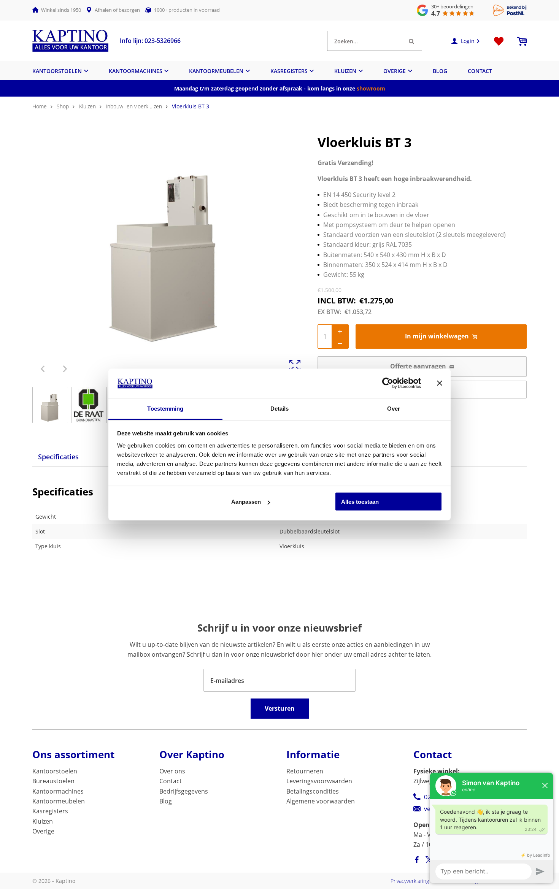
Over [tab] (393, 408)
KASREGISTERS (289, 71)
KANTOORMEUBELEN (216, 71)
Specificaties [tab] (58, 456)
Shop (63, 106)
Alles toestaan (360, 501)
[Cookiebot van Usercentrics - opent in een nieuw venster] (387, 383)
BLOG (440, 71)
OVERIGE (394, 71)
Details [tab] (279, 408)
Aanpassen (246, 501)
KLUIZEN (345, 71)
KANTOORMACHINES (135, 71)
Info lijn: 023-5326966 (150, 41)
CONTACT (480, 71)
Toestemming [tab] (165, 408)
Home (39, 106)
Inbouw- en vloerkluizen (134, 106)
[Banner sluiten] (439, 383)
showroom (371, 88)
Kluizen (87, 106)
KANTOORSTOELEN (57, 71)
